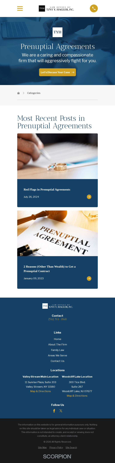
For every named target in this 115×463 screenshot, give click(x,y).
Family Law (57, 350)
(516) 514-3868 (57, 319)
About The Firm (57, 344)
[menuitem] (42, 447)
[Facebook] (54, 411)
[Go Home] (18, 93)
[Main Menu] (20, 8)
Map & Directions (40, 391)
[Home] (56, 8)
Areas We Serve (57, 355)
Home (57, 339)
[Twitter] (61, 411)
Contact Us (57, 360)
